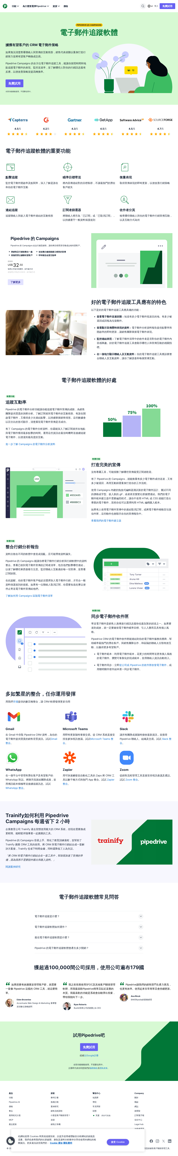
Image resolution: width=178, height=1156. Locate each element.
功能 (14, 6)
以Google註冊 (91, 1055)
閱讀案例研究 (13, 866)
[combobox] (150, 6)
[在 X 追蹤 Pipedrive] (163, 1142)
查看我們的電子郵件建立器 (106, 520)
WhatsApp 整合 (15, 788)
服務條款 (94, 1068)
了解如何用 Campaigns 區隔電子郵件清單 (29, 595)
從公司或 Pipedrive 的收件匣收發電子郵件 (143, 665)
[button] (10, 1141)
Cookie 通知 (56, 1143)
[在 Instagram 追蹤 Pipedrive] (157, 1142)
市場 (15, 701)
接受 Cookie (118, 1142)
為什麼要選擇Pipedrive (34, 6)
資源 (55, 6)
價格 (66, 6)
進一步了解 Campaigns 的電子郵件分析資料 (30, 444)
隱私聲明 (67, 1143)
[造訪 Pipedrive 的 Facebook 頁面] (151, 1142)
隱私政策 (103, 1068)
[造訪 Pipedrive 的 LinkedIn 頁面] (169, 1141)
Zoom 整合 (131, 779)
